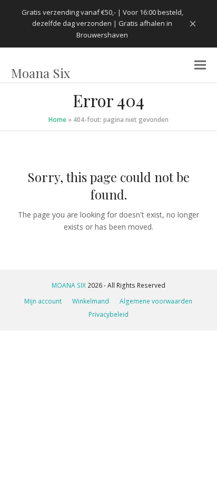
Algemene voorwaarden (156, 301)
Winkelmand (90, 301)
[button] (200, 65)
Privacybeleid (108, 314)
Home (57, 119)
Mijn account (43, 301)
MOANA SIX (69, 285)
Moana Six (40, 72)
